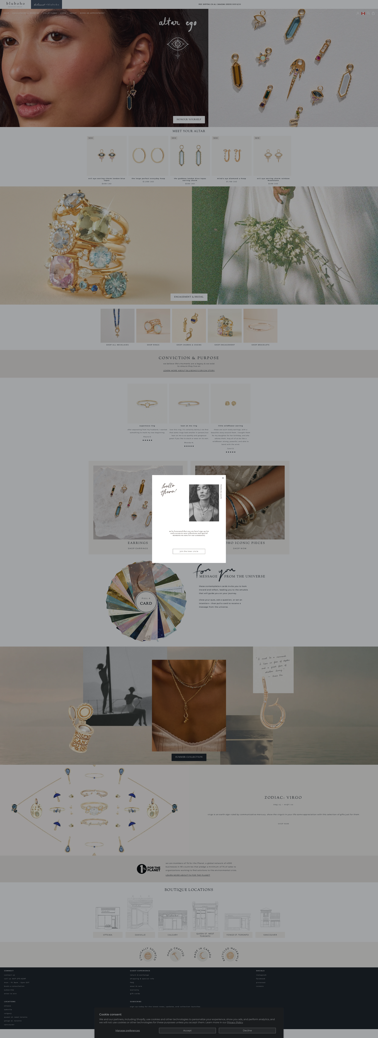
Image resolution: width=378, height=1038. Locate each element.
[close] (223, 478)
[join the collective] (189, 519)
